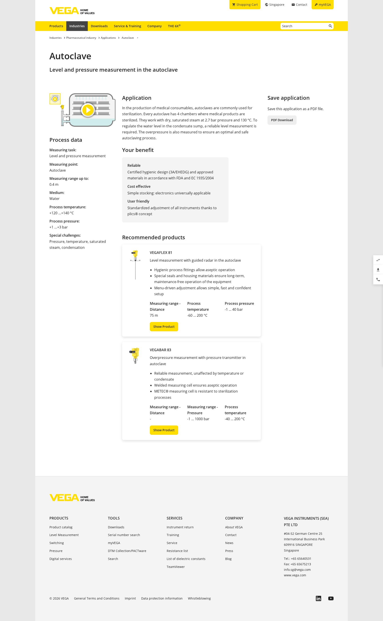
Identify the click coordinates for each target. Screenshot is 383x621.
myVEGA (114, 543)
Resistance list (177, 551)
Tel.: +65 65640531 (297, 558)
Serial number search (124, 535)
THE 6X (174, 26)
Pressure (56, 551)
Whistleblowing (199, 598)
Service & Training (127, 26)
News (229, 543)
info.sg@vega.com (297, 569)
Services (174, 518)
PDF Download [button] (282, 120)
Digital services (60, 559)
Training (173, 535)
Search (113, 559)
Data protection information (162, 598)
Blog (228, 559)
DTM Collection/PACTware (127, 551)
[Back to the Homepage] (72, 497)
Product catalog (60, 527)
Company (154, 26)
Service (172, 543)
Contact (230, 535)
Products (56, 26)
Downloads (99, 26)
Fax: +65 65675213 (297, 564)
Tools (114, 518)
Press (229, 551)
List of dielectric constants (186, 559)
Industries (77, 26)
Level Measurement (64, 535)
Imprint (130, 598)
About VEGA (234, 527)
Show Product (164, 326)
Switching (56, 543)
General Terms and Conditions (96, 598)
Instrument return (180, 527)
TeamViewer (176, 567)
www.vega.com (295, 575)
